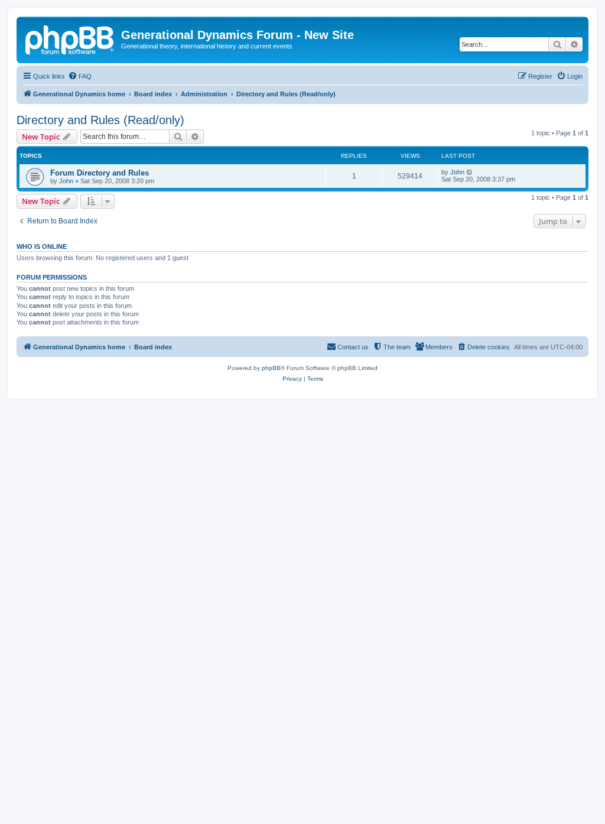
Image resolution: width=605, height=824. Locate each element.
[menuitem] (80, 76)
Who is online (42, 246)
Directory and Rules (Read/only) (100, 119)
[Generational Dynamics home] (70, 38)
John (66, 180)
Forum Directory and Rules (99, 172)
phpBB (271, 368)
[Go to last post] (470, 172)
